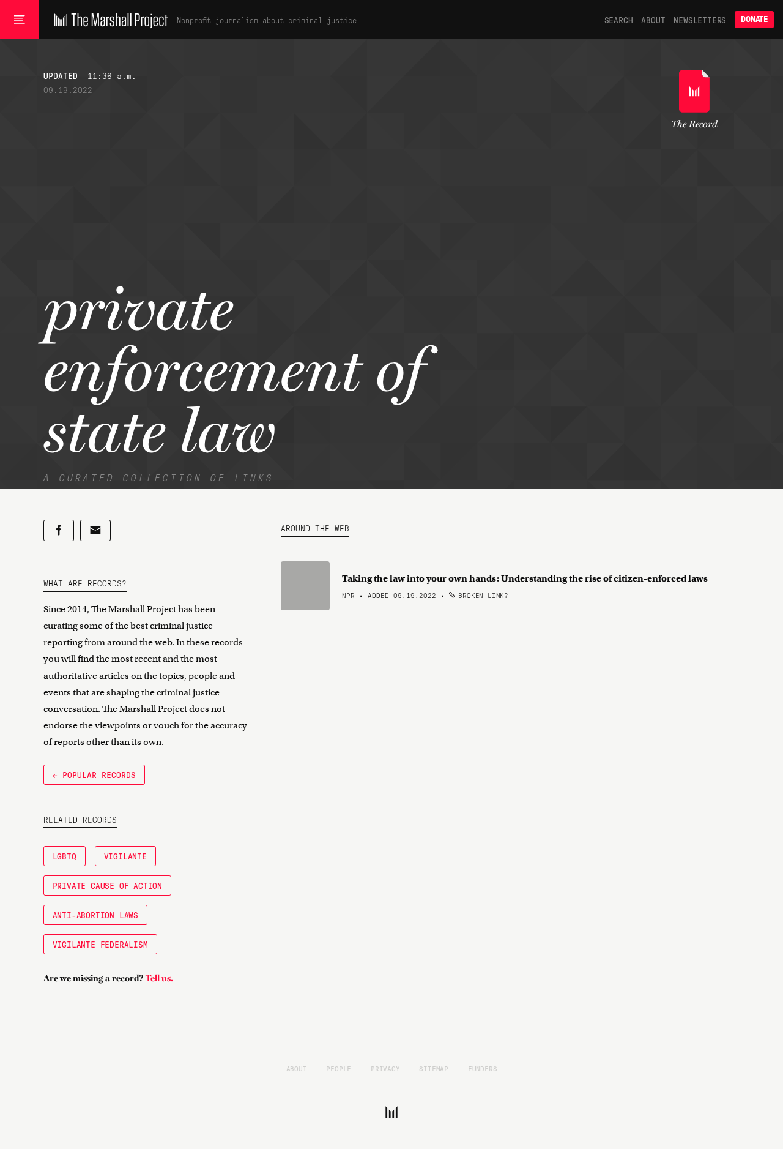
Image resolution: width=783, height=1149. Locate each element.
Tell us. (159, 978)
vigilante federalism (100, 943)
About (653, 19)
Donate (754, 19)
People (338, 1068)
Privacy (385, 1068)
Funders (482, 1068)
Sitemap (433, 1068)
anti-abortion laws (95, 914)
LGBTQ (64, 855)
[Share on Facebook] (58, 530)
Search (618, 19)
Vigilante (125, 855)
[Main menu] (19, 19)
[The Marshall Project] (108, 19)
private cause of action (107, 885)
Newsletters (700, 19)
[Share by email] (95, 530)
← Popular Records (94, 774)
